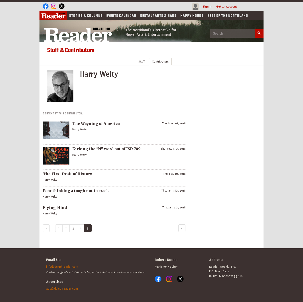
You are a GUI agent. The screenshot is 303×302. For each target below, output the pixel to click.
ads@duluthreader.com (62, 288)
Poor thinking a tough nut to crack (76, 190)
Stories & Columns (85, 16)
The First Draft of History (67, 174)
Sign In (207, 6)
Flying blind (55, 207)
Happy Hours (191, 16)
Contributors (160, 61)
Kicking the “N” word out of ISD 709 (106, 149)
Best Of (227, 16)
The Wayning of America (96, 123)
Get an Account (226, 6)
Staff (141, 61)
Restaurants (158, 16)
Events (121, 16)
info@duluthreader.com (62, 266)
